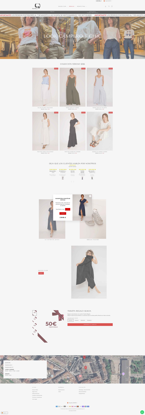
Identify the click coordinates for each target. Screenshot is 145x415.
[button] (4, 413)
